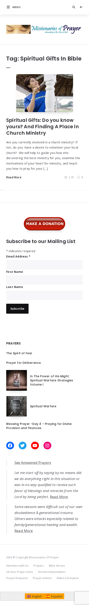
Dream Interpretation (51, 572)
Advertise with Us (17, 565)
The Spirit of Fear (19, 353)
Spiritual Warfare (43, 406)
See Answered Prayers (32, 462)
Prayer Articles (42, 578)
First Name (14, 272)
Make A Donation (68, 578)
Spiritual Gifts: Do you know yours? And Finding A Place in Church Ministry (42, 126)
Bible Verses (57, 565)
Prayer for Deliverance (23, 363)
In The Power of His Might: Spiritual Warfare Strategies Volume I (51, 380)
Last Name (14, 287)
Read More (13, 177)
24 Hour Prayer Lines (19, 572)
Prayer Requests (17, 578)
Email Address (18, 256)
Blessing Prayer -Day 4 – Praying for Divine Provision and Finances (39, 426)
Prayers (39, 565)
